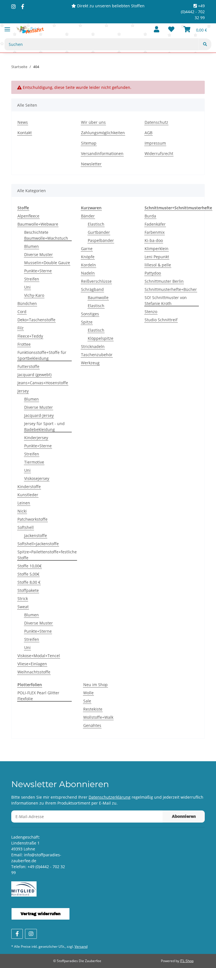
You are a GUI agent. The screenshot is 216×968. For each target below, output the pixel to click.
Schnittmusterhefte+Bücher (171, 289)
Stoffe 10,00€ (29, 566)
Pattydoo (153, 273)
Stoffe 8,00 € (28, 582)
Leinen (23, 503)
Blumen (31, 246)
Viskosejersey (36, 478)
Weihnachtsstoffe (33, 672)
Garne (87, 248)
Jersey (23, 391)
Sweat (23, 606)
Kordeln (88, 265)
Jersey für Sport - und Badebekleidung (44, 426)
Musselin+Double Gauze (47, 262)
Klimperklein (156, 248)
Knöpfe (87, 256)
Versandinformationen (102, 153)
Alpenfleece (28, 216)
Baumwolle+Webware (37, 224)
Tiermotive (34, 462)
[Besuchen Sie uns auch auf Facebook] (17, 934)
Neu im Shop (95, 684)
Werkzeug (90, 362)
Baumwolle (98, 297)
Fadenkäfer (155, 224)
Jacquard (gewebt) (34, 374)
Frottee (24, 344)
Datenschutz (156, 122)
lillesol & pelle (158, 265)
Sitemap (88, 143)
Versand (81, 946)
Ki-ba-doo (154, 240)
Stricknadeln (93, 346)
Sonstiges (90, 313)
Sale (87, 701)
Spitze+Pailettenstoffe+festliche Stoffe (47, 554)
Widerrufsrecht (159, 153)
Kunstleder (27, 494)
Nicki (22, 511)
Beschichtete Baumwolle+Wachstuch (46, 235)
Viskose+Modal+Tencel (38, 655)
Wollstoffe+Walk (98, 717)
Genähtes (92, 725)
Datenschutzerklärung (109, 797)
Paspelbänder (101, 240)
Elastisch (96, 224)
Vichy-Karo (34, 295)
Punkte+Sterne (38, 270)
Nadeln (88, 273)
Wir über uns (93, 122)
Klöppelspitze (100, 338)
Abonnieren (184, 816)
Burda (150, 216)
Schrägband (92, 289)
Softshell (25, 527)
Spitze (87, 322)
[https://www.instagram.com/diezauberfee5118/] (13, 6)
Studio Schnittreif (161, 319)
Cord (21, 311)
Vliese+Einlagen (32, 663)
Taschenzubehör (96, 354)
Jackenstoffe (35, 535)
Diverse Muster (38, 254)
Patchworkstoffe (32, 519)
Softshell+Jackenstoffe (38, 543)
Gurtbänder (99, 232)
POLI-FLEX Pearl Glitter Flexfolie (38, 695)
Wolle (88, 692)
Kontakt (24, 132)
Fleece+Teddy (30, 336)
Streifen (31, 279)
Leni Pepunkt (157, 256)
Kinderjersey (36, 437)
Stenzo (151, 311)
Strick (22, 598)
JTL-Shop (187, 960)
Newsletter (91, 164)
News (22, 122)
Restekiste (92, 709)
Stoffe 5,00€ (28, 574)
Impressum (155, 143)
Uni (27, 287)
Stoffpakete (28, 590)
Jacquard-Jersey (39, 415)
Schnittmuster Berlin (164, 281)
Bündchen (27, 303)
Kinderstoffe (29, 486)
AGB (148, 132)
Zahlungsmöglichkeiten (103, 132)
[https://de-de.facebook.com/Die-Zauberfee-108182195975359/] (22, 6)
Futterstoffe (28, 366)
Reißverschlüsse (96, 281)
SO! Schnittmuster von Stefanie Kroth (166, 300)
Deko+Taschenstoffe (36, 319)
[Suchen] (205, 44)
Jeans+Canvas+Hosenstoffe (42, 382)
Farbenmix (155, 232)
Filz (20, 328)
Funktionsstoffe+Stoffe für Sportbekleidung (41, 355)
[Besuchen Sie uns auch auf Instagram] (31, 934)
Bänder (88, 216)
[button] (156, 29)
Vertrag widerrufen (40, 914)
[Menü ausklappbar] (7, 26)
